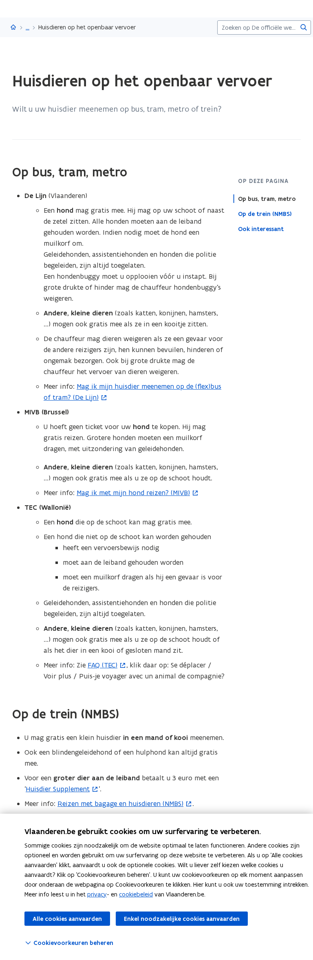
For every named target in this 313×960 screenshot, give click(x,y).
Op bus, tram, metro (267, 199)
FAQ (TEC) (102, 665)
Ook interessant (261, 229)
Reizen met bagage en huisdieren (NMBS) (120, 803)
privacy (97, 894)
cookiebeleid (136, 894)
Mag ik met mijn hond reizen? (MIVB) (133, 492)
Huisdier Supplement (58, 788)
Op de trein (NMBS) (265, 214)
